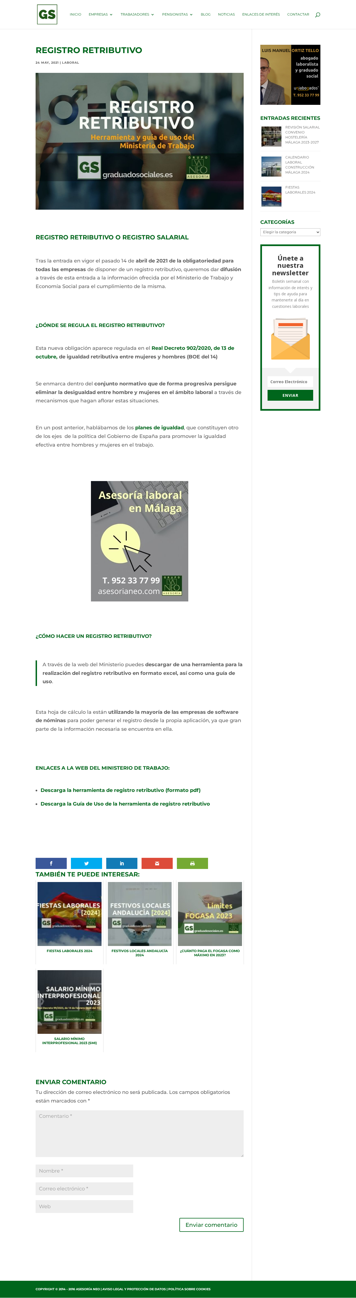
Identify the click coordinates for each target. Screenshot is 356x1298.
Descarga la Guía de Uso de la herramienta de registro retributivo (125, 804)
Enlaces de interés (261, 14)
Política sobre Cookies (189, 1289)
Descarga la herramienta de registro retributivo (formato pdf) (121, 790)
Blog (206, 14)
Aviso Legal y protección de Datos (134, 1289)
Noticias (226, 14)
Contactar (298, 14)
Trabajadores (135, 14)
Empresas (98, 14)
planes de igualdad (159, 428)
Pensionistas (175, 14)
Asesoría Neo (88, 1289)
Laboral (70, 63)
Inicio (75, 14)
